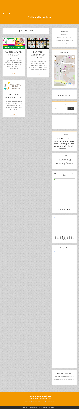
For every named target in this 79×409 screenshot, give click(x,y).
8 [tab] (67, 236)
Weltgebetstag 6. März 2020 (14, 43)
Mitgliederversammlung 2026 (64, 159)
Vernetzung (59, 146)
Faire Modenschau (64, 165)
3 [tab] (62, 209)
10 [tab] (71, 236)
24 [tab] (57, 238)
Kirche (61, 141)
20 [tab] (69, 237)
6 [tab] (67, 209)
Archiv (45, 401)
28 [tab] (64, 238)
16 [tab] (62, 237)
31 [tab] (69, 238)
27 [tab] (62, 238)
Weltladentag (61, 148)
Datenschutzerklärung (62, 9)
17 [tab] (64, 237)
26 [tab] (60, 238)
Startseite (12, 9)
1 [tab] (58, 209)
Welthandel (69, 146)
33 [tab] (73, 238)
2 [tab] (60, 209)
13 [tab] (57, 237)
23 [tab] (55, 238)
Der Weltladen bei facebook (64, 95)
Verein (72, 144)
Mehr (14, 73)
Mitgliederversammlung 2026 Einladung (64, 161)
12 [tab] (55, 237)
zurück (55, 193)
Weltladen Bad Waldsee (23, 9)
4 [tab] (64, 209)
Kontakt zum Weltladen (64, 94)
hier (65, 380)
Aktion (58, 138)
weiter (73, 193)
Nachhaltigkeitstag (63, 376)
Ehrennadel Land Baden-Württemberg (64, 163)
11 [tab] (73, 236)
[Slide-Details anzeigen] (64, 193)
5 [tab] (62, 236)
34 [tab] (63, 239)
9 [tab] (69, 236)
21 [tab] (71, 237)
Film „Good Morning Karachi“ (14, 85)
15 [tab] (60, 237)
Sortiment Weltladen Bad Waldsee (38, 43)
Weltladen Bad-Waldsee (39, 16)
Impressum (51, 401)
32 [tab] (71, 238)
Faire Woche (66, 139)
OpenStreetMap (70, 85)
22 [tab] (73, 237)
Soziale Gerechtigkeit (61, 144)
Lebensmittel (69, 141)
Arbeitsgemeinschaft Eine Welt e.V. (43, 9)
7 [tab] (69, 209)
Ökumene (66, 148)
